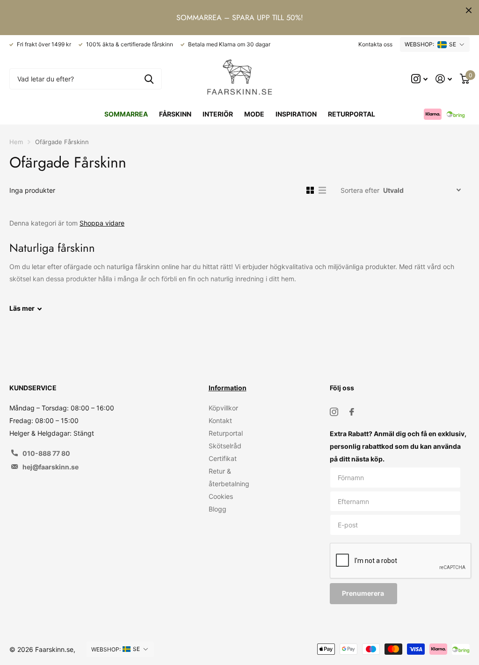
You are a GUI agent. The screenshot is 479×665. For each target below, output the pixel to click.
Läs (22, 308)
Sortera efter (360, 190)
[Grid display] (310, 190)
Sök (149, 78)
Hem (16, 142)
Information (228, 388)
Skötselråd (225, 446)
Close (468, 10)
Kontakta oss (375, 44)
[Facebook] (351, 412)
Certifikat (223, 458)
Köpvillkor (223, 408)
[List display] (322, 190)
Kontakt (220, 420)
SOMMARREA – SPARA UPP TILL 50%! (239, 17)
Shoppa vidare (102, 223)
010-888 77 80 (46, 453)
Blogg (217, 509)
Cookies (221, 496)
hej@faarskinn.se (50, 467)
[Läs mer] (419, 78)
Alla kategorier (175, 114)
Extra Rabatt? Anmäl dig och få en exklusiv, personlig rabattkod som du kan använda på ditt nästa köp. (398, 446)
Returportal (351, 114)
